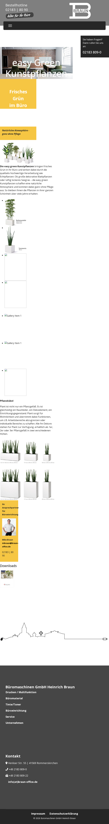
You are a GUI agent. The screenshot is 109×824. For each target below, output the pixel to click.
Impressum (38, 813)
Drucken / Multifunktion (21, 692)
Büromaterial (14, 698)
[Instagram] (9, 803)
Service (10, 716)
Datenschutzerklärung (63, 813)
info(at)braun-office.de (22, 782)
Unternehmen (14, 723)
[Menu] (10, 25)
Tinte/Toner (13, 704)
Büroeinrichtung (16, 710)
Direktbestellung (93, 31)
